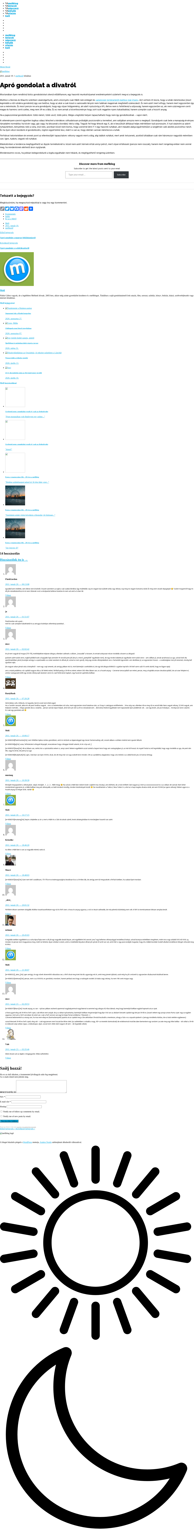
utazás (12, 13)
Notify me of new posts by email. (17, 1116)
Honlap (3, 1106)
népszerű (13, 8)
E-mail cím (5, 1102)
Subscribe (121, 174)
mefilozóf (19, 76)
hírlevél (12, 6)
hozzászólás (8, 1092)
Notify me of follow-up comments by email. (21, 1111)
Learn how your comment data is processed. (26, 1127)
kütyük (12, 11)
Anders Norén (46, 1142)
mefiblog (13, 3)
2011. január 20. (17, 584)
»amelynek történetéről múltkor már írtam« (117, 100)
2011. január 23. (17, 1004)
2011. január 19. (12, 226)
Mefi (7, 223)
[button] (97, 1340)
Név (2, 1097)
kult (7, 16)
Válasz (8, 595)
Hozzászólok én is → (14, 559)
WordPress (27, 1142)
